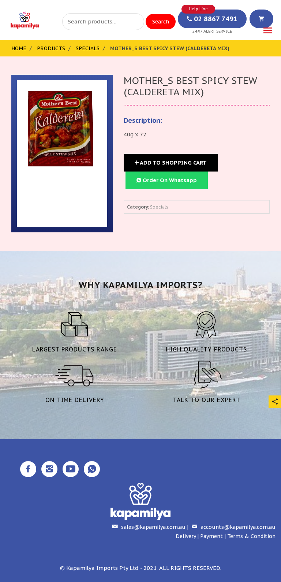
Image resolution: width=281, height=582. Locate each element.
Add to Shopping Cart (173, 162)
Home (18, 48)
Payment (211, 536)
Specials (88, 48)
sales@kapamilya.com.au (153, 527)
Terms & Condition (251, 536)
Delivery (186, 536)
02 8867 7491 (214, 19)
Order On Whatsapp (169, 180)
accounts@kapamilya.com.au (237, 527)
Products (51, 48)
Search (160, 21)
